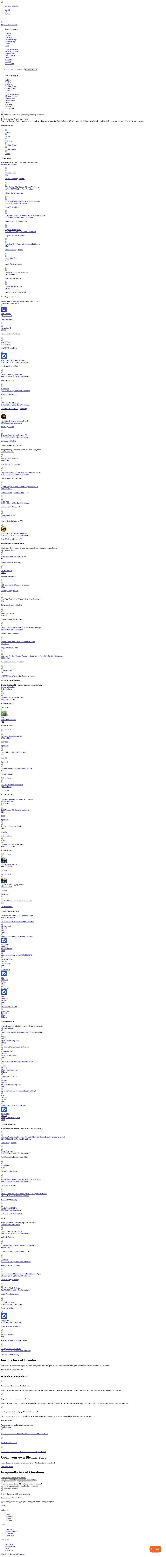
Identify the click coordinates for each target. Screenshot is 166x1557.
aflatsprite (8, 292)
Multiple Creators (7, 703)
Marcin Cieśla (6, 521)
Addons (22, 179)
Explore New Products (9, 164)
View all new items (8, 550)
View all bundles (7, 801)
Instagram (8, 1518)
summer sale (5, 970)
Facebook (8, 1516)
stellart (3, 1095)
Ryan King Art (6, 562)
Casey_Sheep (10, 193)
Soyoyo (3, 1308)
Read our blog (6, 1427)
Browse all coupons (8, 917)
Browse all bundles (8, 687)
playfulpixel (5, 945)
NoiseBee (4, 577)
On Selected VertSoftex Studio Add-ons (15, 1047)
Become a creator (7, 1467)
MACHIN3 (5, 348)
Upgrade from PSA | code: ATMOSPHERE (16, 955)
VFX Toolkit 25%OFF (9, 1007)
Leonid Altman (6, 493)
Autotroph (21, 1554)
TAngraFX (5, 394)
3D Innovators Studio (8, 662)
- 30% (21, 521)
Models (19, 264)
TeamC (3, 427)
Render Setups (19, 493)
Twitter (8, 1514)
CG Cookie (5, 790)
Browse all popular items (10, 303)
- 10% (19, 464)
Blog (7, 1548)
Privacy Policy (17, 1498)
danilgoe (4, 1080)
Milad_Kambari (11, 179)
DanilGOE (5, 1143)
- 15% (25, 1157)
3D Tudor (4, 1200)
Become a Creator (11, 6)
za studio (4, 832)
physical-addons (6, 959)
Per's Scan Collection (8, 1214)
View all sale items (7, 452)
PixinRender (5, 619)
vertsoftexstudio (6, 1051)
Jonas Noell (5, 539)
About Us (8, 1529)
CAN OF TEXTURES (9, 409)
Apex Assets (9, 264)
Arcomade (9, 278)
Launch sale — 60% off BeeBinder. (13, 1106)
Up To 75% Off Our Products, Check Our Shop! (18, 1091)
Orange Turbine (6, 334)
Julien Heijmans (6, 1326)
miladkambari (6, 926)
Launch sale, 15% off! (9, 1076)
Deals (7, 58)
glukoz (3, 380)
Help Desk (9, 1544)
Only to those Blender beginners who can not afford (19, 1062)
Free (7, 46)
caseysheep (5, 1011)
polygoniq (4, 441)
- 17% (27, 493)
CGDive (4, 870)
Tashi (3, 816)
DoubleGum (5, 1280)
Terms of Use (6, 1498)
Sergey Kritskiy (6, 1265)
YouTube (8, 1520)
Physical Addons (11, 236)
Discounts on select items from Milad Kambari (17, 922)
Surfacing (23, 409)
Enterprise (9, 1533)
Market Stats (9, 1535)
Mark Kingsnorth (7, 1340)
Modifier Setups (20, 292)
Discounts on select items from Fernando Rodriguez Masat (22, 1032)
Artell (3, 320)
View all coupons (7, 1028)
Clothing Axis (6, 591)
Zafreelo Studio (6, 633)
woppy (3, 648)
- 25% (24, 221)
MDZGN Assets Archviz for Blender (14, 676)
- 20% (20, 539)
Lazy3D (8, 207)
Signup (8, 14)
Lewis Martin (6, 366)
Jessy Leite (5, 464)
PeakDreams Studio (8, 1157)
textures (3, 1066)
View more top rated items (10, 1225)
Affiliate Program (11, 1531)
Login (7, 10)
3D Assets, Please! (7, 605)
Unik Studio (9, 221)
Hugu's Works (10, 250)
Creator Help (10, 1546)
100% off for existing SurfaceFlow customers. (17, 936)
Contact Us (9, 1550)
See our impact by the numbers (12, 1369)
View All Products (12, 49)
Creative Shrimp (7, 774)
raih (2, 978)
